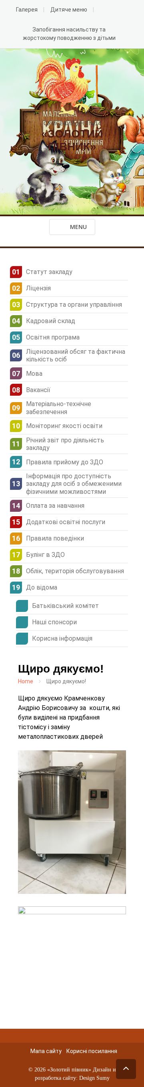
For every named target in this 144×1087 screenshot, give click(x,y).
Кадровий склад (50, 321)
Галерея (27, 9)
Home (25, 681)
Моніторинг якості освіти (64, 426)
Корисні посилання (91, 1051)
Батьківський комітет (65, 606)
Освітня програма (53, 337)
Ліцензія (38, 288)
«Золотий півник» (69, 1070)
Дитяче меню (68, 9)
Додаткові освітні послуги (65, 522)
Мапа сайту (46, 1051)
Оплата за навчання (55, 505)
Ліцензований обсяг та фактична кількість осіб (75, 355)
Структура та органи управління (74, 304)
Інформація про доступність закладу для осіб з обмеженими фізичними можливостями (74, 483)
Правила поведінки (55, 538)
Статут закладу (49, 272)
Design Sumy (94, 1078)
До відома (41, 587)
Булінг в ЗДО (45, 554)
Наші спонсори (54, 622)
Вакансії (38, 390)
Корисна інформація (62, 638)
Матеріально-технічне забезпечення (58, 407)
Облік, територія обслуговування (75, 571)
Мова (34, 373)
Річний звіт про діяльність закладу (65, 444)
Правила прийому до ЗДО (64, 462)
